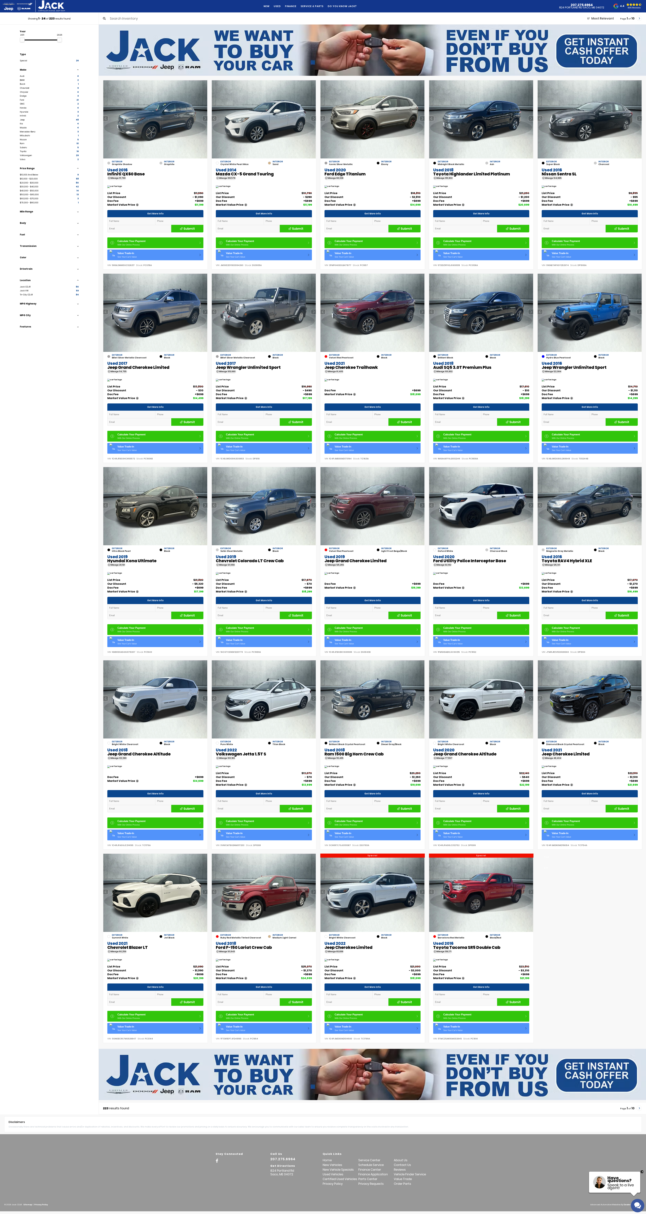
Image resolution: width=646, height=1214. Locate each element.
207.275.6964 (582, 5)
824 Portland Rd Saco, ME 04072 (581, 7)
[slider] (22, 39)
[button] (205, 118)
